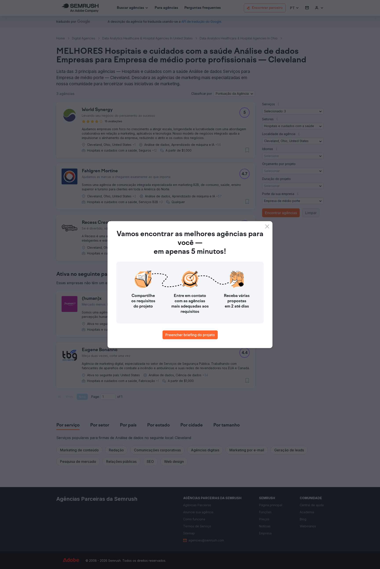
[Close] (267, 226)
